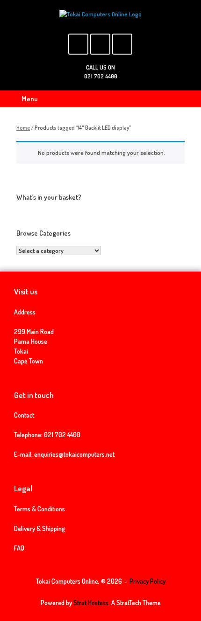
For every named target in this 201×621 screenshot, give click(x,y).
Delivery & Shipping (39, 528)
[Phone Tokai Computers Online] (122, 44)
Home (23, 127)
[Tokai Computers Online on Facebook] (78, 44)
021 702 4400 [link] (62, 435)
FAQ (19, 548)
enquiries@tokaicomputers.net (74, 454)
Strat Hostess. (91, 603)
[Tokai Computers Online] (100, 14)
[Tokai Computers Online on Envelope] (100, 44)
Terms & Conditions (39, 509)
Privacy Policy (147, 581)
